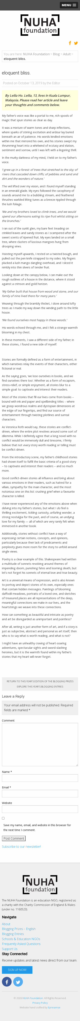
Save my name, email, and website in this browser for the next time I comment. (37, 827)
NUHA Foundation (33, 998)
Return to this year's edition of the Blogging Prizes (40, 681)
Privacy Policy (40, 1002)
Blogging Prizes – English (19, 929)
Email (6, 787)
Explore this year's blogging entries (40, 686)
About (6, 924)
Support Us (9, 949)
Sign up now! (17, 970)
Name (7, 772)
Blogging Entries (13, 934)
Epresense (54, 1007)
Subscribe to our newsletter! (21, 846)
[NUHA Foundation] (40, 25)
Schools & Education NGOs (21, 939)
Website (7, 803)
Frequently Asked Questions (21, 944)
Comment (8, 720)
